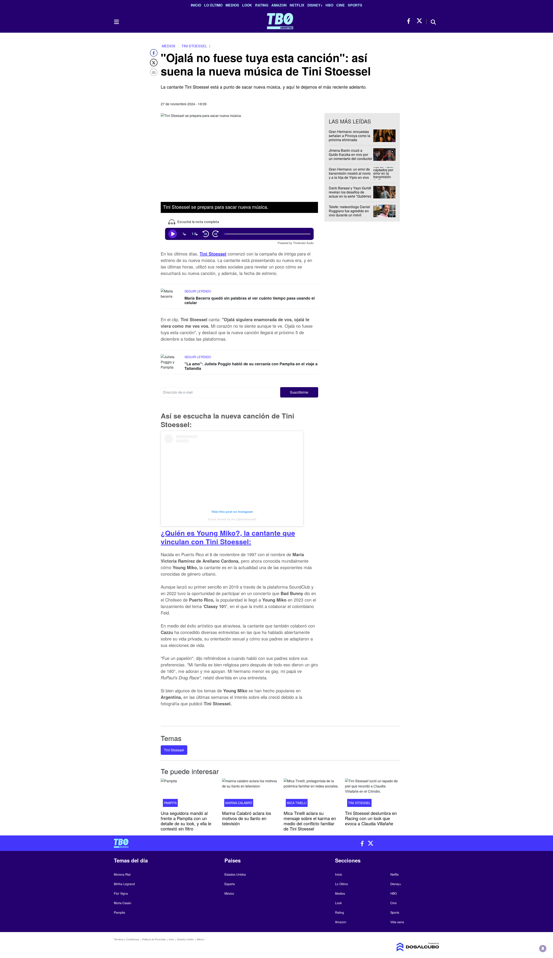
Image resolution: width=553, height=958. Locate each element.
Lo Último (213, 5)
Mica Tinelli (297, 802)
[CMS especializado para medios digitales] (401, 947)
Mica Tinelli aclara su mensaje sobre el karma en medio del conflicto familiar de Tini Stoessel (310, 821)
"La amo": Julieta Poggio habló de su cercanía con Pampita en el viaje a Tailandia (251, 366)
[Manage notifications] (542, 948)
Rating (261, 5)
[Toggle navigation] (116, 22)
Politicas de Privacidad (154, 939)
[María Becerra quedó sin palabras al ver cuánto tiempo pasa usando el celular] (171, 296)
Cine (340, 5)
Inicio (196, 5)
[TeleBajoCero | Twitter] (419, 21)
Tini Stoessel (174, 749)
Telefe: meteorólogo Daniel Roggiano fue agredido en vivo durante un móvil (349, 210)
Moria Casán (122, 903)
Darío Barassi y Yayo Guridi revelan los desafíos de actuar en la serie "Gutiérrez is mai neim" (350, 194)
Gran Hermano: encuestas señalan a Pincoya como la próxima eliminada (349, 135)
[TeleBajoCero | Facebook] (410, 21)
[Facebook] (153, 53)
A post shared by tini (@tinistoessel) (232, 519)
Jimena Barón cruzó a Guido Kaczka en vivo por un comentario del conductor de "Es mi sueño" (350, 156)
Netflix (297, 5)
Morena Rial (122, 874)
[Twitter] (153, 62)
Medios (232, 5)
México (229, 893)
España (229, 884)
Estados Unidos (235, 874)
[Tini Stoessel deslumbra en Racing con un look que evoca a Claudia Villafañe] (372, 794)
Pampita (170, 802)
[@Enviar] (153, 72)
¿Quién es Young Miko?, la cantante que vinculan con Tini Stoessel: (228, 537)
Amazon (279, 5)
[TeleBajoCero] (193, 843)
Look (247, 5)
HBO (329, 5)
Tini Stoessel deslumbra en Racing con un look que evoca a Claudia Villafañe (371, 818)
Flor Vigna (121, 893)
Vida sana (397, 922)
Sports (355, 5)
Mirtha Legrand (124, 884)
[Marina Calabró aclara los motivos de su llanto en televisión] (249, 794)
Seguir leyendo (197, 291)
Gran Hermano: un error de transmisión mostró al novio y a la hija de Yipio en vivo (350, 173)
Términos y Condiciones (126, 939)
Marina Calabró (238, 802)
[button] (299, 392)
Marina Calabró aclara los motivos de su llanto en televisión (246, 818)
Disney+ (315, 5)
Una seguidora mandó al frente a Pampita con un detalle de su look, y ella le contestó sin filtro (186, 821)
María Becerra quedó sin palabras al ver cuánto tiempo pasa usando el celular (249, 300)
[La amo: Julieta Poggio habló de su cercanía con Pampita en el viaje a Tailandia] (171, 362)
